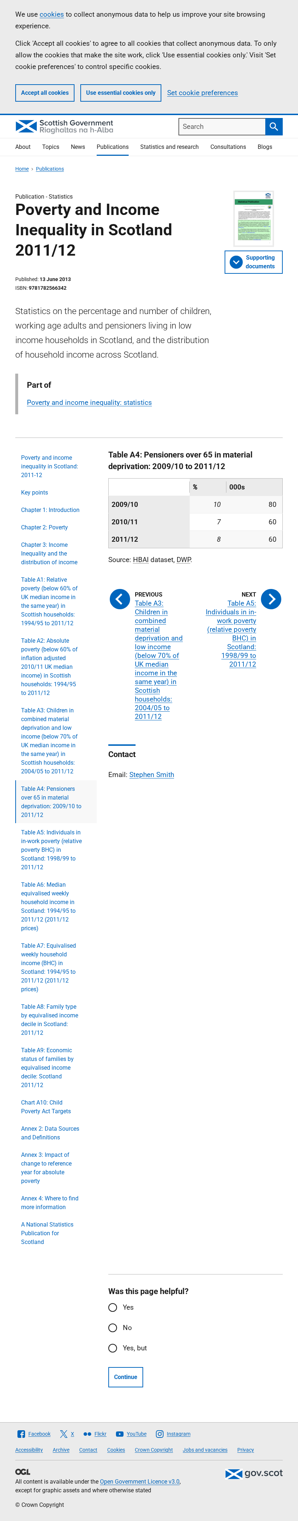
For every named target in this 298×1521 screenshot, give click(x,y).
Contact (88, 1450)
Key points (34, 492)
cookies (52, 14)
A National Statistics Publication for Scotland (47, 1233)
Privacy (245, 1450)
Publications (113, 146)
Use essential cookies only (121, 92)
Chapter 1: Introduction (50, 510)
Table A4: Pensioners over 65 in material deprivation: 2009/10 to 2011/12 (51, 801)
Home (22, 169)
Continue (125, 1377)
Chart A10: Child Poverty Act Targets (46, 1107)
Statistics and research (169, 146)
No (127, 1327)
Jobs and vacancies (205, 1450)
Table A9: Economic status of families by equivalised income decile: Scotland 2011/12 (47, 1068)
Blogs (265, 146)
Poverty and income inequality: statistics (89, 402)
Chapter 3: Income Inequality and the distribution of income (49, 553)
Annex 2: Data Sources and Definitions (50, 1133)
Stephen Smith (151, 774)
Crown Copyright (154, 1450)
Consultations (228, 146)
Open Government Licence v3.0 (140, 1481)
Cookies (116, 1450)
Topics (50, 146)
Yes (128, 1307)
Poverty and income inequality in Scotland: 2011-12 (49, 466)
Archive (61, 1450)
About (23, 146)
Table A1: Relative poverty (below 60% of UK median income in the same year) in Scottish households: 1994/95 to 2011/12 (49, 601)
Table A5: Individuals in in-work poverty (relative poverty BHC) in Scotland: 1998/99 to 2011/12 (51, 850)
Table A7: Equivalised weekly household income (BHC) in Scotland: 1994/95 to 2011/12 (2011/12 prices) (48, 967)
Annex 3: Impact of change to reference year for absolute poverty (46, 1167)
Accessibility (29, 1450)
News (78, 146)
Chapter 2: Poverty (44, 527)
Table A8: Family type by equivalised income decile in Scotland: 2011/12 (49, 1019)
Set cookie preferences (202, 93)
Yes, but (135, 1348)
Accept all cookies (45, 92)
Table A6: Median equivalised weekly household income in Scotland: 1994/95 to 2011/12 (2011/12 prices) (48, 906)
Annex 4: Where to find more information (49, 1203)
